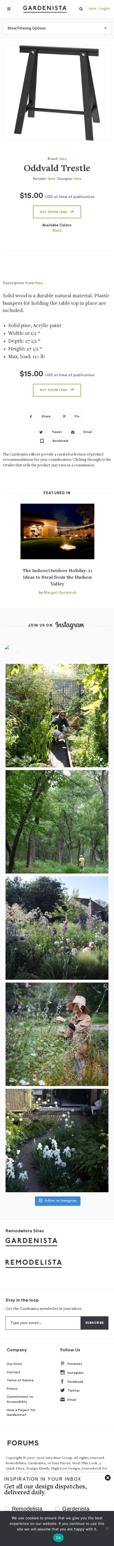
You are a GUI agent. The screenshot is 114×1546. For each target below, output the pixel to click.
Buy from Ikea (54, 212)
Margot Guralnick (60, 593)
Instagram (76, 1372)
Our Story (14, 1364)
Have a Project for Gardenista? (21, 1412)
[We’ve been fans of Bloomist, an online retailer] (57, 715)
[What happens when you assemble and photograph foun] (57, 822)
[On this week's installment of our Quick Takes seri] (57, 1034)
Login (104, 9)
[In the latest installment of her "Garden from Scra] (57, 928)
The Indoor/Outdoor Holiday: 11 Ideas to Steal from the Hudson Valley (57, 577)
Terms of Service (20, 1380)
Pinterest (75, 1364)
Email (72, 1399)
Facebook (75, 1381)
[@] (19, 651)
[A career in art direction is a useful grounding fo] (57, 1140)
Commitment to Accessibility (20, 1399)
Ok (58, 1537)
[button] (81, 8)
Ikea (62, 158)
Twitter (74, 1390)
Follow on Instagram (61, 1201)
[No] (107, 1528)
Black (57, 230)
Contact (13, 1372)
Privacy (12, 1388)
